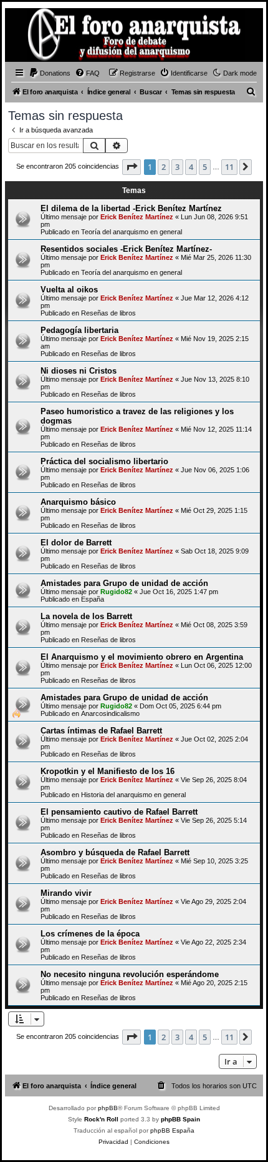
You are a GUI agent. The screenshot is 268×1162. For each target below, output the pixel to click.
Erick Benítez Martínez (136, 217)
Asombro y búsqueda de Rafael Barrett (115, 852)
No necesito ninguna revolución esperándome (130, 974)
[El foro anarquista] (28, 36)
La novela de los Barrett (86, 616)
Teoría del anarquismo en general (131, 232)
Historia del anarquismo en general (133, 794)
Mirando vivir (66, 893)
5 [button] (205, 166)
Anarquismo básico (78, 502)
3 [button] (177, 166)
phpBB (108, 1108)
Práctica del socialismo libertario (104, 461)
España (92, 599)
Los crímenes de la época (90, 933)
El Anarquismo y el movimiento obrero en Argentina (142, 657)
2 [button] (163, 166)
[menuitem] (49, 73)
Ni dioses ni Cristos (79, 370)
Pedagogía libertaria (79, 330)
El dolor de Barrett (76, 542)
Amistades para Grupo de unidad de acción (124, 583)
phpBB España (172, 1130)
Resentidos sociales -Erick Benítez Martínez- (126, 249)
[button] (131, 166)
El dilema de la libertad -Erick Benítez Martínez (131, 208)
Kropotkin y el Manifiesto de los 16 (108, 771)
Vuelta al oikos (69, 289)
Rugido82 (116, 591)
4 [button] (191, 166)
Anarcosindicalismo (110, 713)
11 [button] (229, 166)
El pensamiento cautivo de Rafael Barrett (119, 812)
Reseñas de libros (108, 313)
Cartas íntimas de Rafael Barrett (101, 730)
